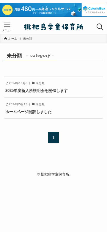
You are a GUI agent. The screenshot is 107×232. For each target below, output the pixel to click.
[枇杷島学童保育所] (53, 27)
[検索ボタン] (100, 27)
